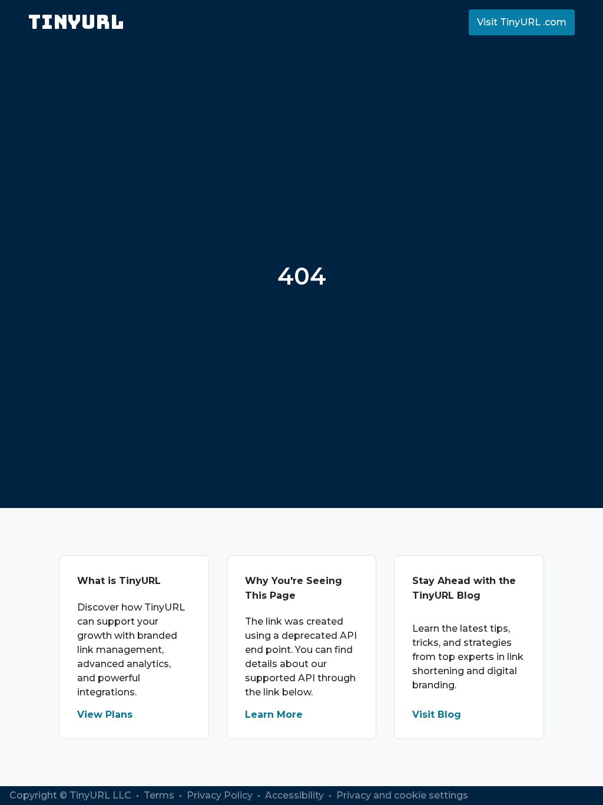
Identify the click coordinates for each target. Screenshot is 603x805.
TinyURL (76, 22)
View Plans (104, 714)
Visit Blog (436, 714)
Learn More (274, 714)
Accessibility (295, 795)
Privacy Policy (221, 795)
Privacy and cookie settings (402, 795)
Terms (160, 795)
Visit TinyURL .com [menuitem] (521, 22)
